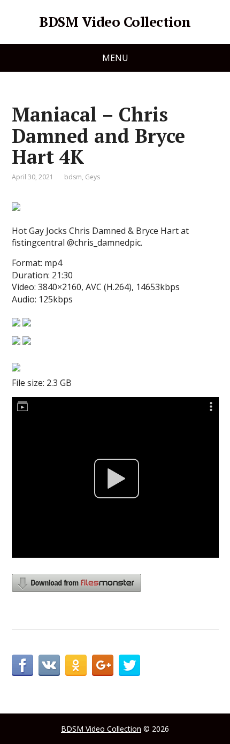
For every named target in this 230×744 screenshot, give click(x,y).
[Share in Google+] (102, 665)
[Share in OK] (76, 665)
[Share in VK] (49, 665)
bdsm (73, 176)
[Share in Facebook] (22, 665)
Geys (92, 176)
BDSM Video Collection (114, 22)
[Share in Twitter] (129, 665)
